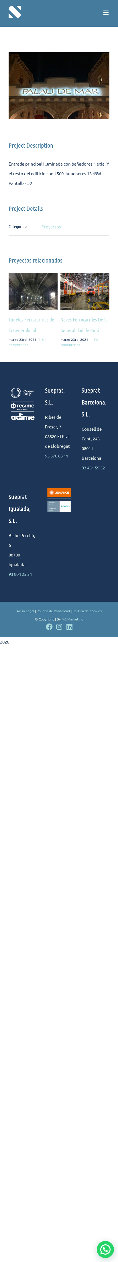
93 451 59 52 (93, 467)
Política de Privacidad (53, 611)
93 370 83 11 (56, 455)
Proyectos (51, 226)
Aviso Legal (25, 611)
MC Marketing (72, 619)
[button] (105, 1249)
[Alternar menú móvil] (106, 13)
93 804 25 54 (20, 574)
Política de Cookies (87, 611)
